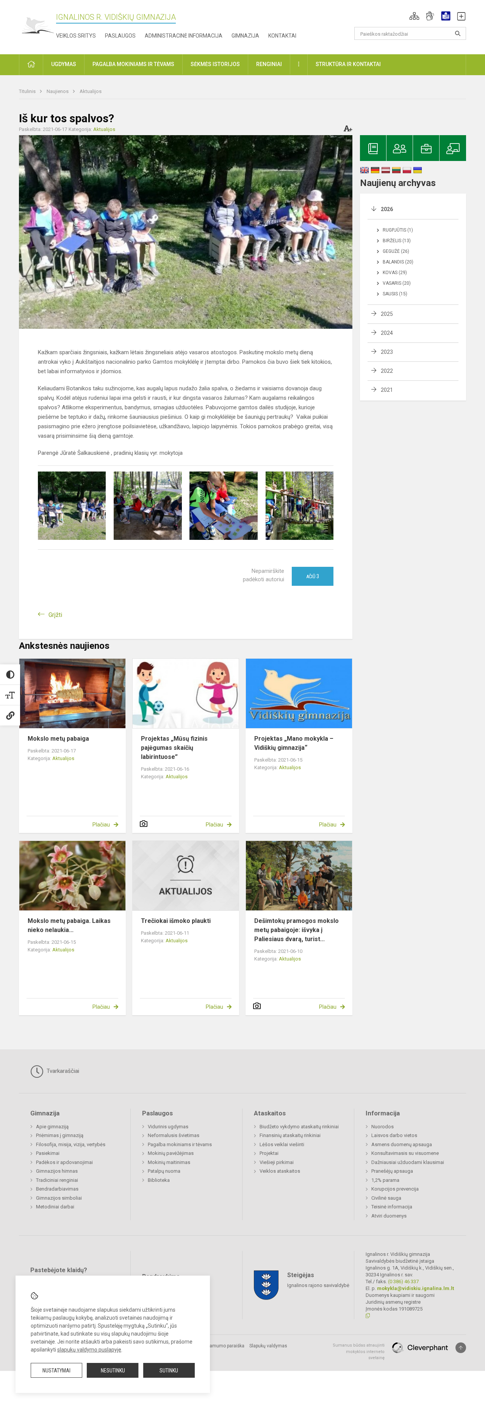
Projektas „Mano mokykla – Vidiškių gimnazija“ (293, 743)
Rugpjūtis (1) (398, 230)
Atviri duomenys (389, 1216)
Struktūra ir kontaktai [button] (348, 64)
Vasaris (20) (397, 283)
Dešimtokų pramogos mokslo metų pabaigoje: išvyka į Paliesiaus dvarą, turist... (296, 930)
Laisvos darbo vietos (394, 1135)
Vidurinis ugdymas (168, 1126)
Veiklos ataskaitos (280, 1171)
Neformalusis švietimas (173, 1135)
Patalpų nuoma (164, 1171)
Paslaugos (120, 36)
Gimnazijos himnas (57, 1171)
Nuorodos (382, 1126)
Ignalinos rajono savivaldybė (318, 1285)
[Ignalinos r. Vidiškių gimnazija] (37, 25)
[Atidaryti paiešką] (457, 33)
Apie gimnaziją (52, 1126)
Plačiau (101, 825)
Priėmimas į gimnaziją (59, 1135)
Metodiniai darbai (55, 1207)
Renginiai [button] (269, 64)
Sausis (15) (395, 294)
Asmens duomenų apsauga (401, 1144)
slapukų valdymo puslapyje (89, 1350)
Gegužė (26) (396, 251)
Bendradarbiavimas (57, 1189)
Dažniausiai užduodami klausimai (407, 1162)
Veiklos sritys (76, 36)
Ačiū (312, 576)
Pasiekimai (47, 1153)
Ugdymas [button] (63, 64)
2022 (387, 371)
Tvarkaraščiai (62, 1071)
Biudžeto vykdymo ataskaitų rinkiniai (299, 1126)
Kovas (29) (395, 272)
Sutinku (169, 1370)
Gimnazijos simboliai (59, 1198)
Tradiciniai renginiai (57, 1180)
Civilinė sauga (386, 1198)
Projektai (269, 1153)
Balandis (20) (398, 262)
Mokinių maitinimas (169, 1162)
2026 (387, 209)
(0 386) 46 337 (403, 1281)
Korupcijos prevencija (395, 1189)
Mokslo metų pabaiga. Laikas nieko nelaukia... (69, 925)
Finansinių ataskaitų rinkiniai (290, 1135)
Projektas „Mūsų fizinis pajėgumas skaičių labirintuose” (174, 747)
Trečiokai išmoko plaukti (176, 920)
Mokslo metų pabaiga (58, 738)
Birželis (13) (397, 240)
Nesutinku (113, 1370)
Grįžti (55, 614)
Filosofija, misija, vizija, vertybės (70, 1144)
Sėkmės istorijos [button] (215, 64)
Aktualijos (91, 91)
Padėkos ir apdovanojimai (64, 1162)
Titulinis (28, 91)
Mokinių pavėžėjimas (171, 1153)
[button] (414, 16)
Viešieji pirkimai (277, 1162)
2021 (387, 390)
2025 (387, 314)
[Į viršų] (460, 1347)
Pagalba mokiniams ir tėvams (180, 1144)
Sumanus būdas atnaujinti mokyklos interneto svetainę (359, 1351)
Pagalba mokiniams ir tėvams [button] (133, 64)
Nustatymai (56, 1370)
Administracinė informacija (183, 36)
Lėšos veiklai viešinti (282, 1144)
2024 (387, 333)
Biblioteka (159, 1180)
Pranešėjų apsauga (392, 1171)
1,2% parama (385, 1180)
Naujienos (58, 91)
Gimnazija (245, 36)
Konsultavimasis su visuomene (405, 1153)
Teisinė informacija (391, 1207)
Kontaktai (282, 36)
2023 (387, 352)
